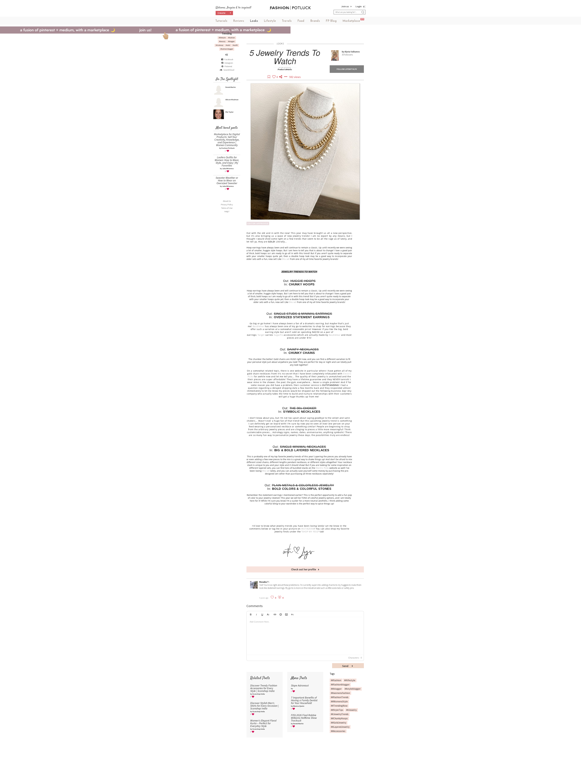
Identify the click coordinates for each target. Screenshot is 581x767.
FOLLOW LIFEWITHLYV (347, 69)
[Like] (274, 77)
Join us (345, 6)
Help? (226, 211)
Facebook (228, 59)
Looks (254, 21)
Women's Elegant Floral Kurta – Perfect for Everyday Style (263, 723)
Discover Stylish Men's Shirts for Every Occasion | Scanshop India (264, 705)
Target (261, 334)
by (343, 51)
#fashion (231, 37)
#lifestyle (222, 37)
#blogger (231, 41)
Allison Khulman (231, 99)
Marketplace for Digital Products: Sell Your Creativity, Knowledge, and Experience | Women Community (227, 139)
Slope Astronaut (300, 685)
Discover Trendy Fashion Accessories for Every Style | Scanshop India (263, 688)
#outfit (235, 45)
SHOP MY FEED (310, 531)
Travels (287, 21)
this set (285, 259)
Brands (315, 21)
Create (224, 12)
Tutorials (221, 21)
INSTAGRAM (307, 528)
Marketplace (351, 21)
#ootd (228, 45)
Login (359, 6)
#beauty (222, 41)
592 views (295, 77)
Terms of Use (226, 208)
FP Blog (331, 21)
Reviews (238, 21)
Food (300, 21)
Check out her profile (304, 569)
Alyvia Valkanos (352, 51)
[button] (250, 614)
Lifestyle (270, 21)
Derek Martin (230, 87)
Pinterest (228, 66)
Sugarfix (278, 334)
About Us (227, 201)
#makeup (219, 45)
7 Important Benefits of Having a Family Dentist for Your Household (304, 700)
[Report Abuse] (286, 77)
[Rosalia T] (254, 587)
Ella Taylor (229, 112)
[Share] (281, 77)
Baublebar (258, 326)
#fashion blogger (226, 49)
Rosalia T (264, 581)
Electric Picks (322, 467)
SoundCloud (228, 69)
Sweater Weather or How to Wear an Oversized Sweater (227, 180)
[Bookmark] (269, 77)
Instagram (229, 63)
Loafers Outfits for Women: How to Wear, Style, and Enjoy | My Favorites (227, 161)
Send (345, 666)
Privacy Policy (227, 204)
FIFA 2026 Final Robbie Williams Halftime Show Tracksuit (304, 717)
